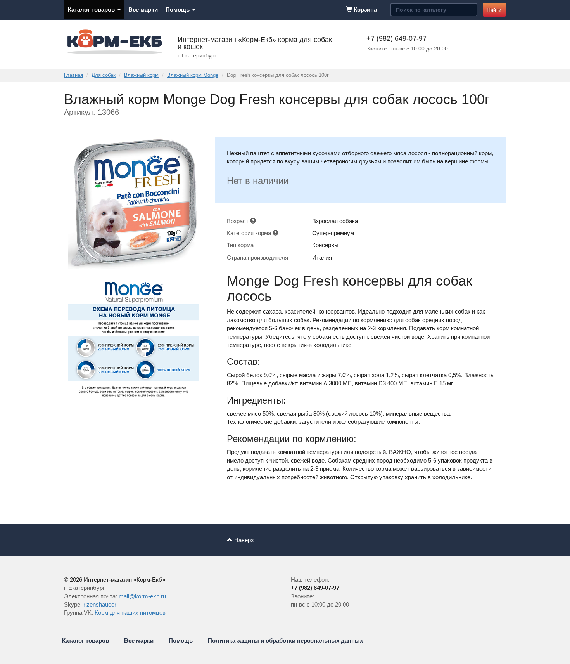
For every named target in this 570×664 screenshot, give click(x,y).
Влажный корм (141, 75)
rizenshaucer (99, 604)
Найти (494, 10)
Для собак (104, 75)
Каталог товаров (91, 9)
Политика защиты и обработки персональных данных (285, 640)
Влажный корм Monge (192, 75)
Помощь (178, 9)
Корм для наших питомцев (130, 612)
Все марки (143, 9)
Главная (73, 75)
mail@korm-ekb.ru (142, 596)
